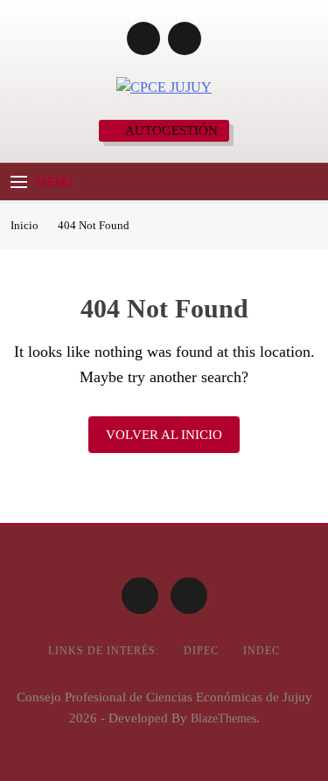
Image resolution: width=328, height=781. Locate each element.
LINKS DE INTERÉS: (103, 651)
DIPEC (201, 651)
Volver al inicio (164, 435)
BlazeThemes (223, 718)
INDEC (261, 651)
